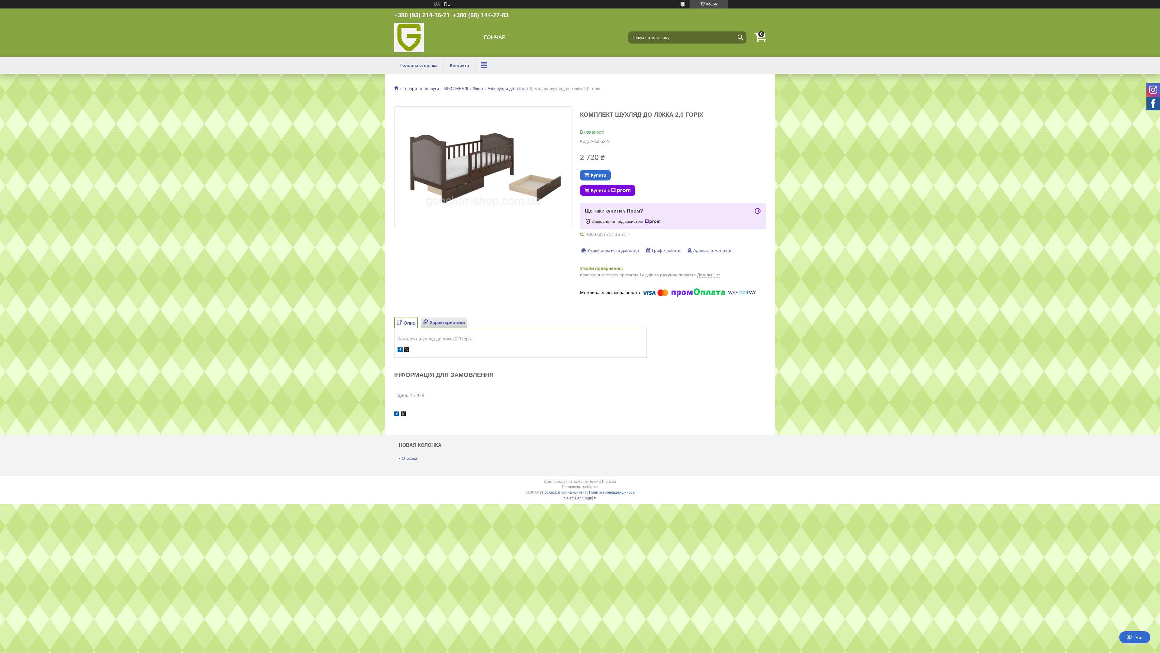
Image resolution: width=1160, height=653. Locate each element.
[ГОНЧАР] (409, 37)
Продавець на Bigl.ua (580, 487)
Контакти (459, 65)
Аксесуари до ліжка (507, 88)
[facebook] (400, 350)
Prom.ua (609, 481)
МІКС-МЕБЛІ (455, 88)
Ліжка (477, 88)
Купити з (600, 190)
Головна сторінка (418, 65)
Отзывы (409, 458)
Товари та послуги (421, 88)
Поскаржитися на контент (564, 492)
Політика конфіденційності (612, 492)
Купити (598, 175)
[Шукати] (740, 37)
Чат (1139, 637)
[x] (406, 350)
